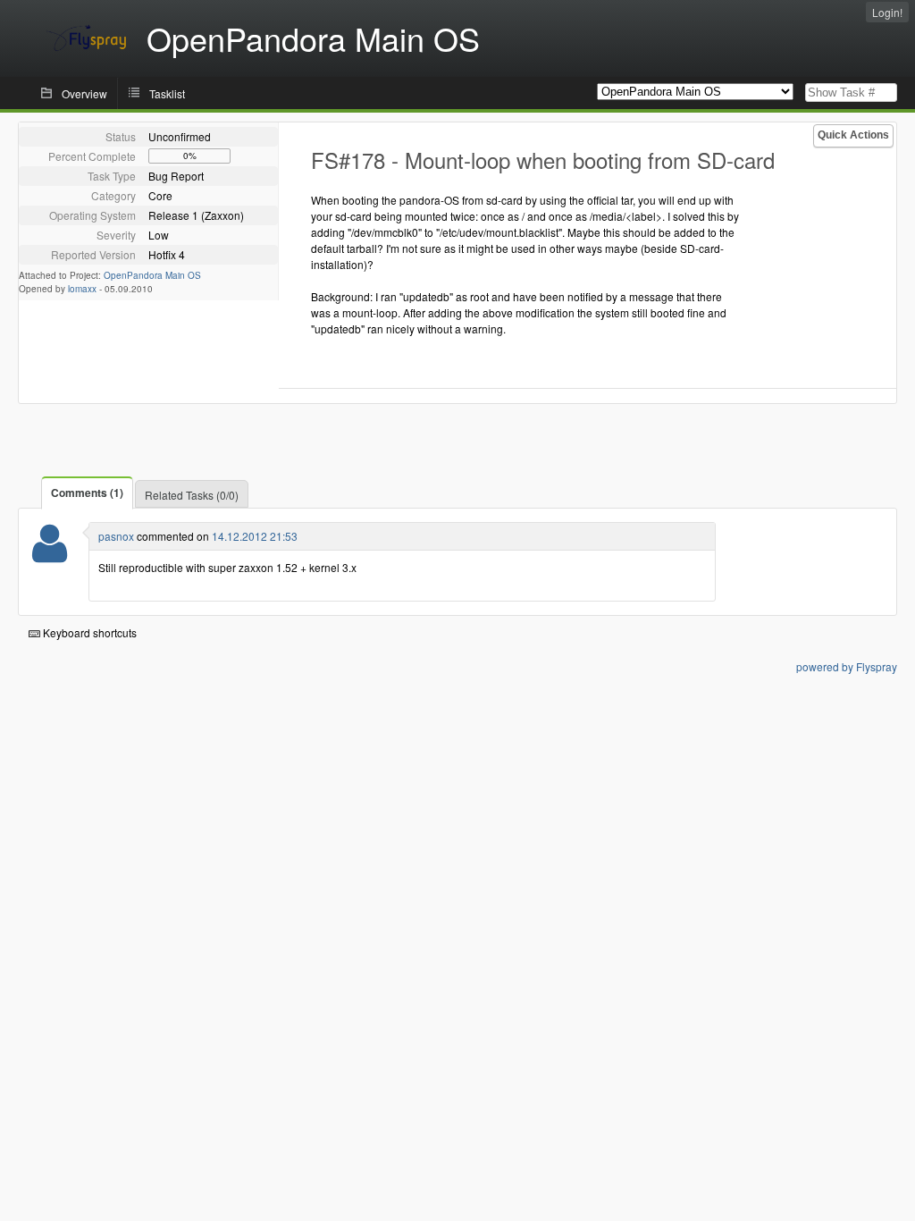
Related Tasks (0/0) (192, 494)
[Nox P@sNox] (49, 554)
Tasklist (167, 93)
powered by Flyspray (846, 666)
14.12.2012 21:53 (255, 535)
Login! (887, 12)
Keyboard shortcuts (88, 632)
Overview (84, 93)
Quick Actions (853, 135)
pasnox (116, 535)
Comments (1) (87, 492)
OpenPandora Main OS (152, 275)
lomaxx (82, 288)
